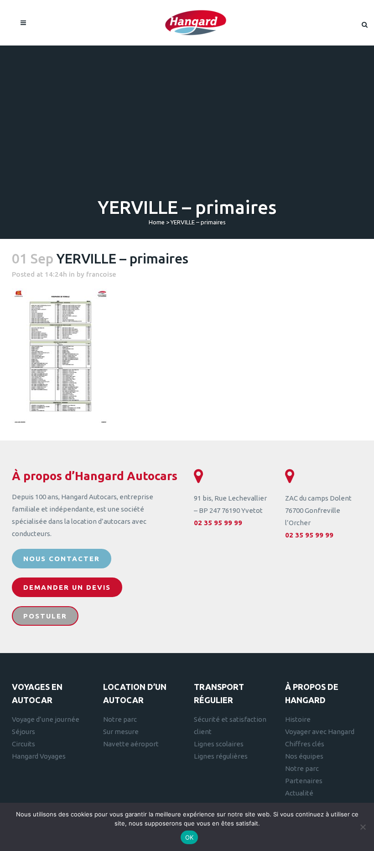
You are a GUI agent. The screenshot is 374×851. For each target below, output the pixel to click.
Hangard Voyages (39, 756)
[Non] (362, 826)
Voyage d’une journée (45, 719)
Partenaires (303, 781)
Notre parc (120, 719)
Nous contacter (61, 558)
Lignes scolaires (219, 744)
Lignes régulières (221, 756)
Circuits (23, 744)
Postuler (45, 616)
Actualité (299, 793)
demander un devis (67, 587)
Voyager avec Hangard (319, 731)
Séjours (23, 731)
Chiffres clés (304, 744)
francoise (101, 274)
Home (157, 222)
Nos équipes (304, 756)
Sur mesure (121, 731)
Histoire (298, 719)
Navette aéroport (131, 744)
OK (189, 837)
